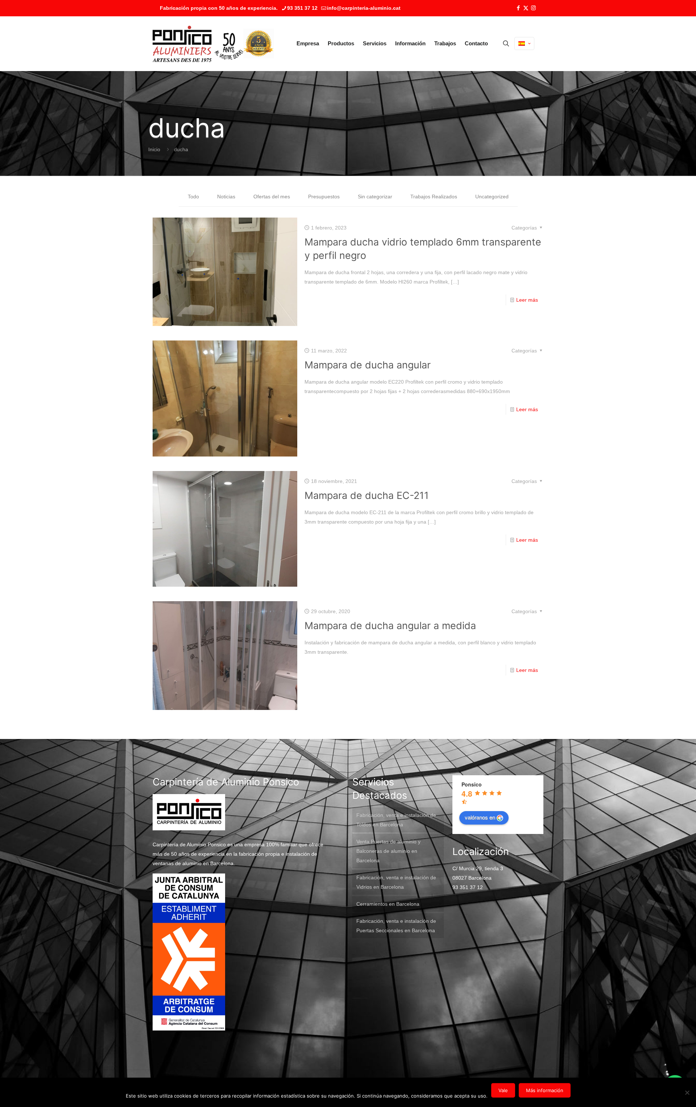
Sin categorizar (375, 196)
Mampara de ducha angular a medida (390, 626)
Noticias (226, 196)
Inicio (154, 149)
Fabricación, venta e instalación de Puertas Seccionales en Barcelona (396, 925)
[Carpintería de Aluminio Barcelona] (198, 43)
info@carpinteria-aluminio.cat (364, 8)
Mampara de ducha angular (367, 365)
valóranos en (480, 817)
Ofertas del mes (271, 196)
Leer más (527, 300)
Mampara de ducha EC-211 (366, 495)
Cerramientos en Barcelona (387, 904)
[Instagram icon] (533, 8)
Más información (544, 1090)
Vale (503, 1090)
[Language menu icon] (524, 43)
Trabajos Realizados (433, 196)
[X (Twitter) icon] (526, 8)
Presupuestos (324, 196)
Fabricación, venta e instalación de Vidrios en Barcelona (396, 882)
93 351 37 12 (302, 8)
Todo (193, 196)
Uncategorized (492, 196)
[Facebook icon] (518, 8)
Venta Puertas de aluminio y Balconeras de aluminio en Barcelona (388, 851)
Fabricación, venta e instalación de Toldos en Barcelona (396, 819)
